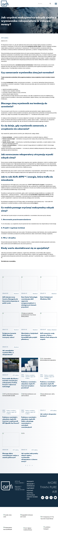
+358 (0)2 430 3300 (19, 489)
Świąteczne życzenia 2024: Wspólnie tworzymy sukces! (9, 335)
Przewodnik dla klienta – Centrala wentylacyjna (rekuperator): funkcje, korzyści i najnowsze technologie (10, 382)
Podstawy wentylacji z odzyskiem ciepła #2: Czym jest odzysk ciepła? (48, 384)
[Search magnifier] (50, 4)
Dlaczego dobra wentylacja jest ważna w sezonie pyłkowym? (10, 455)
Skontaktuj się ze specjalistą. (8, 261)
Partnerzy (30, 488)
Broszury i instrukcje (31, 485)
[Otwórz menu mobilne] (56, 4)
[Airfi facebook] (46, 498)
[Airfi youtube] (55, 498)
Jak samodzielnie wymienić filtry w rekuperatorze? (8, 352)
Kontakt (30, 490)
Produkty (30, 481)
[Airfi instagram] (51, 498)
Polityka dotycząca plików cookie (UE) (32, 496)
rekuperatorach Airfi (7, 184)
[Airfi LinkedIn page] (42, 498)
